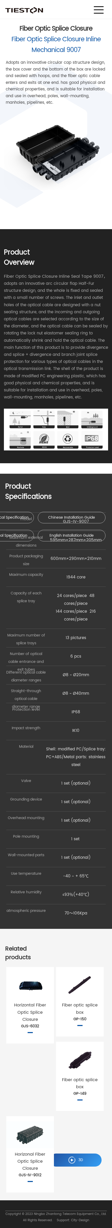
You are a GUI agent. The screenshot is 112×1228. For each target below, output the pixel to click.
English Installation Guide (71, 535)
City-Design (80, 1220)
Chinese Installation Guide (71, 517)
